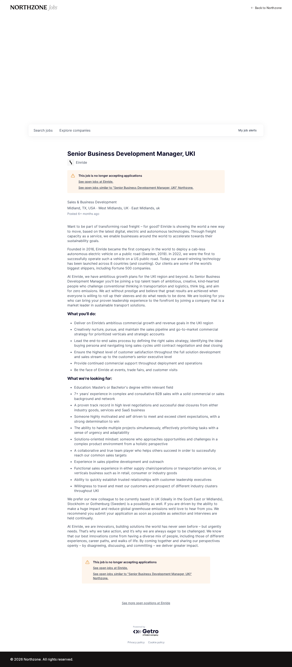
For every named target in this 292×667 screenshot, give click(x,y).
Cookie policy (156, 642)
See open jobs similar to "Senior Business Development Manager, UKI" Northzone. (135, 187)
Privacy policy (136, 642)
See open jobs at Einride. (95, 181)
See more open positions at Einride (146, 603)
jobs (43, 130)
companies (74, 130)
